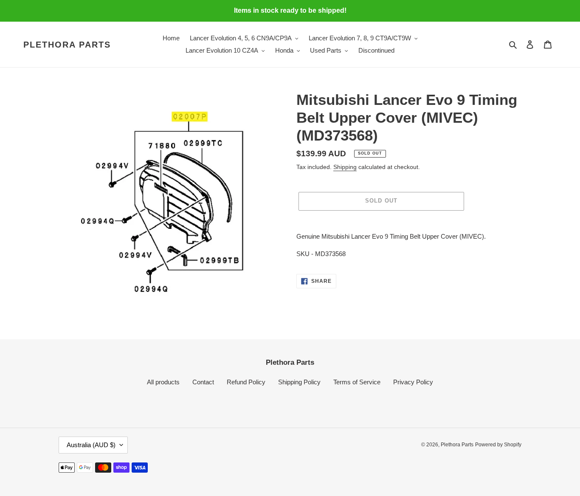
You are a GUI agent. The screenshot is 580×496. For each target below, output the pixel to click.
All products (163, 382)
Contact (203, 382)
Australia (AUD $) (91, 444)
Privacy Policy (413, 382)
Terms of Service (356, 382)
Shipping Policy (299, 382)
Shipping (345, 166)
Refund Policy (246, 382)
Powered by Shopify (498, 445)
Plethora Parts (67, 44)
